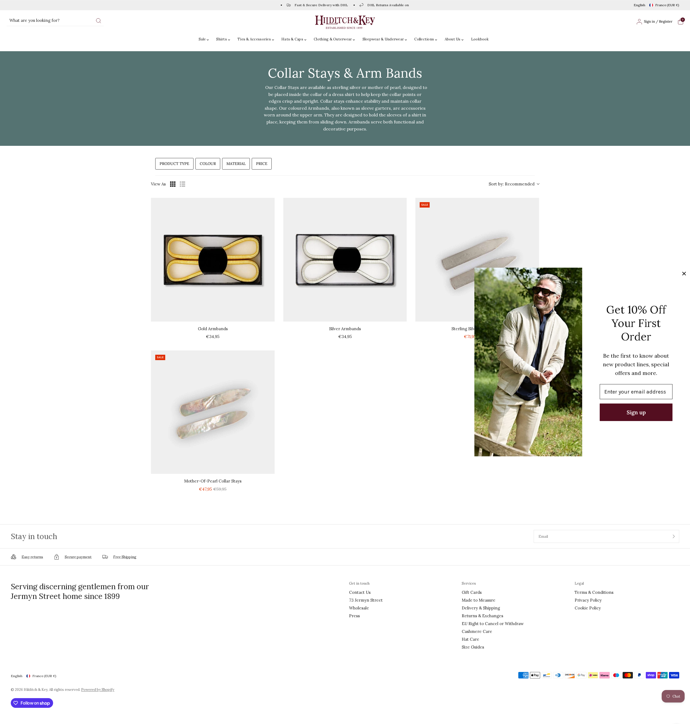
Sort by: (511, 184)
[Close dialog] (684, 273)
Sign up (636, 412)
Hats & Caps (292, 39)
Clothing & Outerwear (333, 39)
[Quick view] (269, 316)
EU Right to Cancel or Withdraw (493, 623)
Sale (202, 39)
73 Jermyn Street (366, 600)
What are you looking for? (34, 20)
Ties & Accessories (254, 39)
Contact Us (360, 592)
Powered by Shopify (97, 689)
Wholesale (359, 608)
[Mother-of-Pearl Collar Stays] (213, 412)
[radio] (172, 184)
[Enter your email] (673, 536)
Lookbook (480, 39)
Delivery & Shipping (481, 608)
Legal (579, 583)
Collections (424, 39)
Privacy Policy (588, 600)
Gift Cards (472, 592)
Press (354, 615)
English (639, 5)
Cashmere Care (477, 631)
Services (469, 583)
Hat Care (470, 639)
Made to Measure (478, 600)
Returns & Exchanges (482, 615)
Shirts (221, 39)
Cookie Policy (588, 608)
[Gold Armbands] (213, 260)
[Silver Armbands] (345, 260)
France (667, 5)
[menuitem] (205, 39)
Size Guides (473, 647)
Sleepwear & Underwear (383, 39)
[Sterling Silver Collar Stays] (477, 260)
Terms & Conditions (594, 592)
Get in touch (359, 583)
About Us (453, 39)
